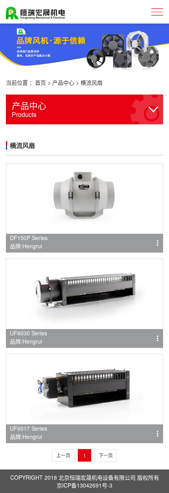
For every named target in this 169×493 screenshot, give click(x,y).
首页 (40, 82)
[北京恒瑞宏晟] (35, 12)
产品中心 (63, 82)
